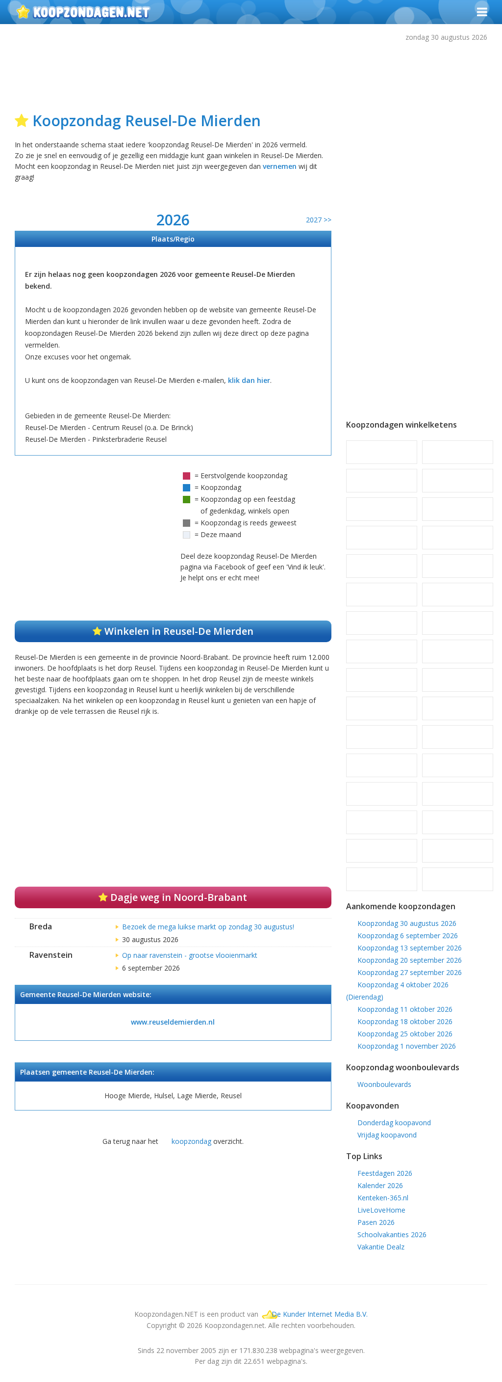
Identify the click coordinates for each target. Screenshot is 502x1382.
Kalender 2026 (380, 1185)
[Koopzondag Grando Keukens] (457, 509)
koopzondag (191, 1141)
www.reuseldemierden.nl (173, 1022)
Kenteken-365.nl (382, 1197)
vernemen (280, 166)
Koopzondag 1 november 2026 (406, 1046)
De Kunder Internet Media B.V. (320, 1314)
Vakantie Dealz (380, 1246)
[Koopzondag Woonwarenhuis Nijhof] (457, 879)
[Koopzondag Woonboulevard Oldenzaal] (381, 851)
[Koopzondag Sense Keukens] (457, 794)
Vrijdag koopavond (387, 1134)
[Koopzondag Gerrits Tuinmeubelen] (381, 509)
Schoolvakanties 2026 (392, 1234)
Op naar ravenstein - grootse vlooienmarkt (189, 955)
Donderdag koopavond (394, 1122)
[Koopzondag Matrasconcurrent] (381, 708)
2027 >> (318, 219)
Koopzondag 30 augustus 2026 (406, 923)
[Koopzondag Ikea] (381, 566)
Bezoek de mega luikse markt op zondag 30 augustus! (208, 926)
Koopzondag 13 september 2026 (409, 947)
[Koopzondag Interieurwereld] (457, 566)
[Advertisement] (252, 75)
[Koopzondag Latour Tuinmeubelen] (381, 651)
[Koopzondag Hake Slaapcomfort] (381, 537)
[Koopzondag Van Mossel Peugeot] (457, 822)
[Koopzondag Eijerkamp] (457, 480)
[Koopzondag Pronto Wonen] (457, 765)
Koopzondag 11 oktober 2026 (404, 1009)
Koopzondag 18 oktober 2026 (404, 1021)
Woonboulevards (384, 1084)
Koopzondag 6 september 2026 (407, 935)
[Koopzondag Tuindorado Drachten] (381, 822)
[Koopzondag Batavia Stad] (381, 452)
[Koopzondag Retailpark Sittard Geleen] (381, 794)
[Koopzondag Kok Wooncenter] (457, 623)
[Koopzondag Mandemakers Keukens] (457, 680)
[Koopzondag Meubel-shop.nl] (381, 737)
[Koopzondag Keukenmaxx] (381, 623)
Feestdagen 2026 (384, 1173)
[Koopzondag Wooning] (381, 879)
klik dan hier (249, 380)
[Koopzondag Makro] (381, 680)
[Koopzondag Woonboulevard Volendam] (457, 851)
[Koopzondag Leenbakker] (457, 651)
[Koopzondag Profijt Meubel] (381, 765)
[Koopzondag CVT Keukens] (381, 480)
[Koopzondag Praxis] (457, 737)
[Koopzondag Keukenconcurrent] (457, 594)
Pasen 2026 (376, 1222)
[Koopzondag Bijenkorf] (457, 452)
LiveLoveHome (381, 1210)
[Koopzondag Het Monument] (457, 537)
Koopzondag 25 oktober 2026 (404, 1033)
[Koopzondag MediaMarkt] (457, 708)
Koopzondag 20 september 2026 (409, 960)
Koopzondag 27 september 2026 (409, 972)
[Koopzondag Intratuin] (381, 594)
